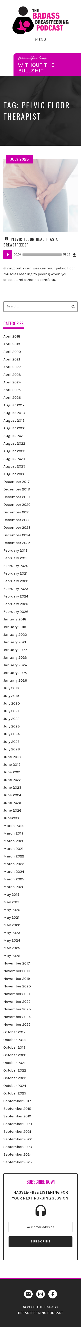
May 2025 (11, 948)
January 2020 (15, 634)
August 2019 (14, 420)
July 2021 (11, 711)
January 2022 (15, 649)
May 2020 (11, 909)
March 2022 (13, 856)
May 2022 (11, 925)
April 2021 (11, 359)
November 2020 (17, 986)
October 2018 (14, 1039)
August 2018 (14, 412)
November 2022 (17, 1001)
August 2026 (14, 474)
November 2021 (16, 993)
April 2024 (12, 382)
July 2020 (11, 703)
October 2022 (14, 1070)
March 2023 (13, 864)
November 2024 (17, 1016)
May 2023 (11, 932)
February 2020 (15, 565)
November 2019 (16, 978)
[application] (40, 254)
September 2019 (17, 1116)
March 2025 (13, 879)
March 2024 (13, 871)
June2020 (11, 818)
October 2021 (14, 1062)
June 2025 (12, 802)
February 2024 (15, 596)
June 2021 (11, 772)
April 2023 (12, 374)
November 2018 (16, 971)
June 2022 (12, 779)
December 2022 (16, 519)
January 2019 (14, 626)
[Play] (7, 254)
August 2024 (14, 458)
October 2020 (14, 1055)
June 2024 (12, 795)
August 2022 (14, 443)
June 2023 (12, 787)
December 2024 (16, 535)
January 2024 (15, 665)
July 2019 (11, 695)
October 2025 (14, 1093)
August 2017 (14, 405)
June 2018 (12, 756)
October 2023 (14, 1078)
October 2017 (14, 1032)
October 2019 (14, 1047)
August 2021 (14, 435)
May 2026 (11, 955)
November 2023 (17, 1009)
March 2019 (13, 833)
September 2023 (17, 1146)
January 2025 (15, 672)
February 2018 (15, 550)
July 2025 (11, 741)
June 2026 (12, 810)
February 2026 (15, 611)
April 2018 (11, 336)
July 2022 (11, 718)
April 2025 (12, 389)
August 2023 (14, 451)
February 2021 (15, 573)
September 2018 (17, 1108)
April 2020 (12, 351)
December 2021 (16, 512)
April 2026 (12, 397)
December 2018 (16, 489)
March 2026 (13, 886)
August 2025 (14, 466)
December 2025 (16, 542)
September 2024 (17, 1154)
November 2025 (17, 1024)
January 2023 (15, 657)
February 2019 (15, 558)
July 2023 (19, 159)
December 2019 (16, 497)
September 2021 (17, 1131)
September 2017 (17, 1101)
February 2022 (15, 581)
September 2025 (17, 1162)
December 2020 (17, 504)
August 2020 (14, 428)
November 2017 (16, 963)
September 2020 (17, 1123)
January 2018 (14, 619)
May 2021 (11, 917)
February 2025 (15, 604)
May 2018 (11, 894)
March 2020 (13, 841)
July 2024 (11, 734)
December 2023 (17, 527)
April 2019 (11, 344)
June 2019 (11, 764)
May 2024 (11, 940)
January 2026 (15, 680)
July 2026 (11, 749)
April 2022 (12, 367)
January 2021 (14, 642)
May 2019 (11, 902)
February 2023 (15, 588)
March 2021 (13, 848)
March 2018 (13, 825)
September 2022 (17, 1139)
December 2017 (16, 481)
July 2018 (11, 688)
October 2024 (14, 1085)
